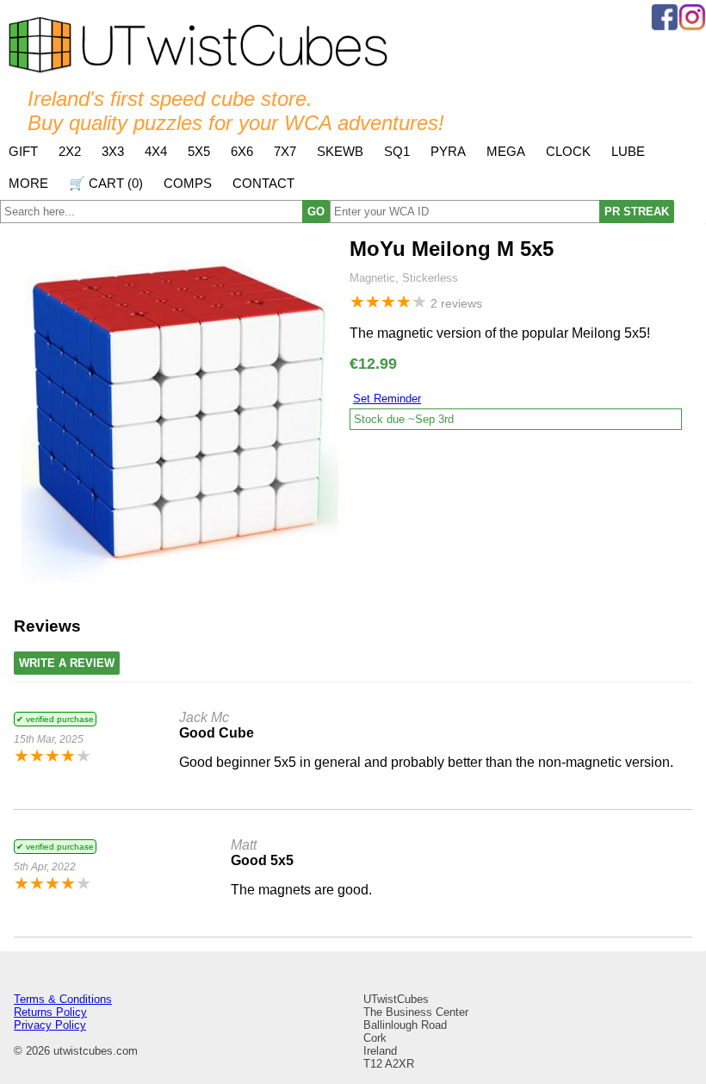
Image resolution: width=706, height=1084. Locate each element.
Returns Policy (50, 1012)
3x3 (113, 151)
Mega (505, 151)
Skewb (340, 151)
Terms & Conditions (63, 999)
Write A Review (67, 663)
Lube (628, 151)
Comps (188, 183)
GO (316, 211)
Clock (568, 151)
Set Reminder (387, 398)
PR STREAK (636, 211)
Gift (23, 151)
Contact (263, 183)
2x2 (70, 151)
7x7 (285, 151)
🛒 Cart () (106, 183)
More (28, 183)
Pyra (448, 151)
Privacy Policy (50, 1025)
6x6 (242, 151)
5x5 (199, 151)
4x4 (156, 151)
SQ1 (397, 151)
